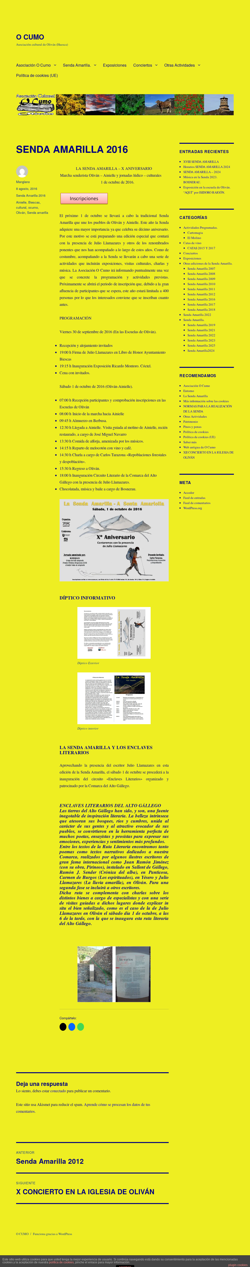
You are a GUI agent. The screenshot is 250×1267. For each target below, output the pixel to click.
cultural (21, 207)
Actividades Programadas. (200, 227)
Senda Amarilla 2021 (201, 330)
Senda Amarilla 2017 (201, 304)
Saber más (190, 442)
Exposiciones (114, 65)
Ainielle (21, 202)
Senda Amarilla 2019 (201, 325)
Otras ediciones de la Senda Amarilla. (207, 263)
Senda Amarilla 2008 (201, 273)
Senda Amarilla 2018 (201, 309)
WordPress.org (192, 508)
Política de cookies (195, 432)
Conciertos (142, 65)
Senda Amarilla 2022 (197, 314)
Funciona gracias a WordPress (52, 1234)
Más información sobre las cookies (206, 401)
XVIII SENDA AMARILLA (201, 161)
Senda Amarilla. (77, 65)
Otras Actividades (179, 65)
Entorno (188, 391)
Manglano (23, 181)
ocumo (33, 207)
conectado (58, 1090)
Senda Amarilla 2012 (201, 294)
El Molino (194, 238)
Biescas (34, 202)
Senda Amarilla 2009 (201, 279)
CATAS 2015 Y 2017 (201, 248)
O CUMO (30, 37)
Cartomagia (195, 232)
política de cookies (61, 1262)
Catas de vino (192, 243)
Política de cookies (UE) (37, 75)
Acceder (188, 492)
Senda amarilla (37, 212)
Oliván (20, 212)
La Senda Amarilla (195, 396)
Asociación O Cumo (33, 65)
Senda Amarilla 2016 (30, 195)
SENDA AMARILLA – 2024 (202, 172)
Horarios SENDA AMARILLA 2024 (206, 167)
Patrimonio (190, 421)
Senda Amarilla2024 (201, 350)
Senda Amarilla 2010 (201, 284)
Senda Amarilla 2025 (201, 345)
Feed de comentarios (196, 503)
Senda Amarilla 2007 (201, 268)
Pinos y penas (192, 426)
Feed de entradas (194, 497)
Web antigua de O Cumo (199, 447)
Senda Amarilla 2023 (201, 340)
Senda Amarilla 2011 (201, 289)
